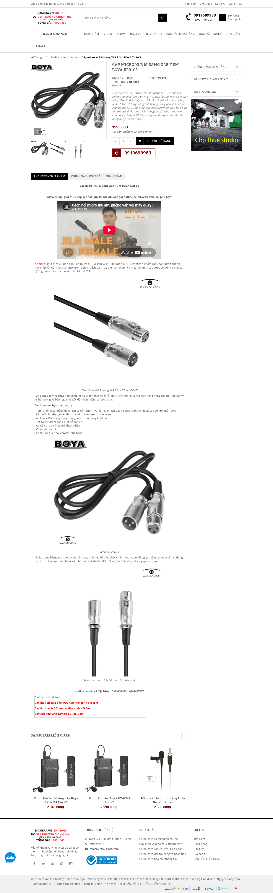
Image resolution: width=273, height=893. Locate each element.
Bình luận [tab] (114, 176)
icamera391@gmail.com (104, 849)
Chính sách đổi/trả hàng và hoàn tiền (162, 854)
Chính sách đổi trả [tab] (85, 176)
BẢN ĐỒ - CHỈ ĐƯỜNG (207, 859)
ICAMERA (164, 884)
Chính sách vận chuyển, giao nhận (161, 849)
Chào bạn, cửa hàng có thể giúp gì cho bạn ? (58, 3)
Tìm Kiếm (233, 33)
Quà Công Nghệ (210, 33)
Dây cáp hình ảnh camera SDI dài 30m (59, 714)
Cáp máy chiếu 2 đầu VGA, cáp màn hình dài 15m (66, 702)
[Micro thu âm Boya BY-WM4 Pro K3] (109, 768)
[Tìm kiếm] (162, 18)
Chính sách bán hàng (210, 67)
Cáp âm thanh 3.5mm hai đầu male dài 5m (62, 708)
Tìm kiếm (190, 3)
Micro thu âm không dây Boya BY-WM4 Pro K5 (56, 800)
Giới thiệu (206, 3)
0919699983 (137, 153)
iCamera (40, 264)
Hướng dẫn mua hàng (178, 33)
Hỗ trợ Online (205, 91)
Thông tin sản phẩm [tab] (49, 176)
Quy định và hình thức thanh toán (160, 844)
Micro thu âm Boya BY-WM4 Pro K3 (109, 800)
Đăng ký (220, 3)
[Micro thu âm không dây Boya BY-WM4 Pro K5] (56, 768)
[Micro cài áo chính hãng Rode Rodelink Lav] (163, 768)
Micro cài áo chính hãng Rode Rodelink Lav (163, 800)
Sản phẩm (91, 33)
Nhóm (120, 33)
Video (107, 33)
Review (151, 33)
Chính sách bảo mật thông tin (158, 859)
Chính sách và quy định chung (158, 839)
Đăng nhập (235, 3)
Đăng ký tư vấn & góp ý (211, 79)
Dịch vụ (136, 33)
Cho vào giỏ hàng (158, 141)
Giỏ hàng (199, 854)
